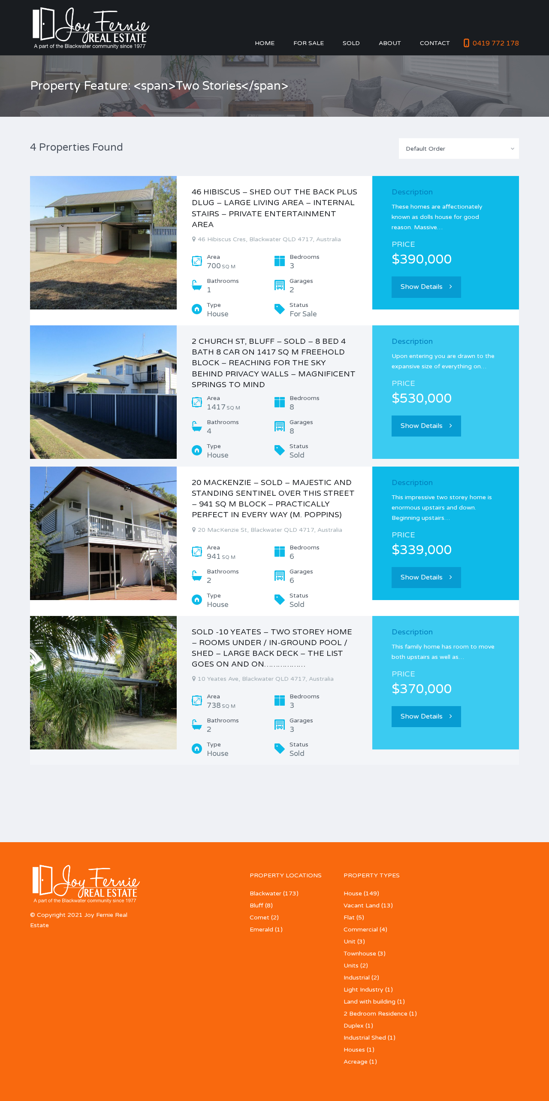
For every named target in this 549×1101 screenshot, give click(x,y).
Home (264, 43)
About (390, 43)
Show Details (422, 286)
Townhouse (360, 953)
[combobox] (459, 148)
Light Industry (363, 989)
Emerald (261, 929)
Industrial (357, 977)
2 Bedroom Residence (375, 1013)
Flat (349, 917)
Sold (351, 43)
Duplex (354, 1025)
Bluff (256, 905)
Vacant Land (362, 905)
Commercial (361, 929)
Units (351, 965)
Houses (354, 1049)
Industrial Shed (365, 1037)
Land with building (369, 1001)
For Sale (308, 43)
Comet (259, 917)
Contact (435, 43)
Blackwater (265, 893)
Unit (350, 941)
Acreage (356, 1061)
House (353, 893)
